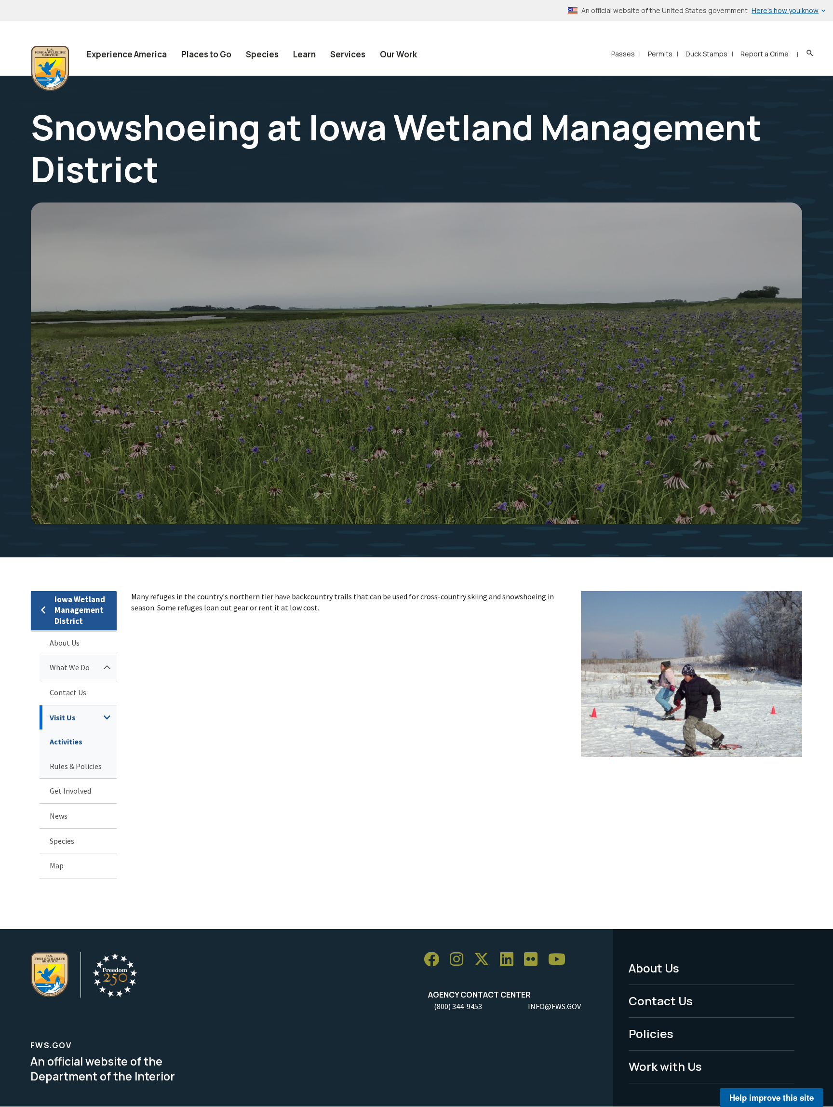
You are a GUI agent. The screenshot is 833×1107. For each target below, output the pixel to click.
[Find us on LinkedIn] (510, 959)
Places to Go (206, 54)
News (58, 816)
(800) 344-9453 (458, 1006)
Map (57, 865)
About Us (65, 643)
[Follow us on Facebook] (435, 959)
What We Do (70, 667)
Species (262, 54)
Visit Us (63, 717)
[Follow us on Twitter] (485, 959)
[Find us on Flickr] (534, 959)
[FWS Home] (50, 68)
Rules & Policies (76, 766)
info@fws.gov (554, 1006)
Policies (651, 1033)
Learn (304, 54)
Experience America (127, 54)
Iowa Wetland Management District (79, 610)
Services (347, 54)
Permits (660, 53)
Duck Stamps (706, 53)
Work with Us (665, 1066)
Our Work (398, 54)
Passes (623, 53)
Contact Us (68, 692)
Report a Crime (764, 53)
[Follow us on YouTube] (560, 959)
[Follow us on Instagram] (460, 959)
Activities (66, 741)
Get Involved (70, 791)
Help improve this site (771, 1097)
